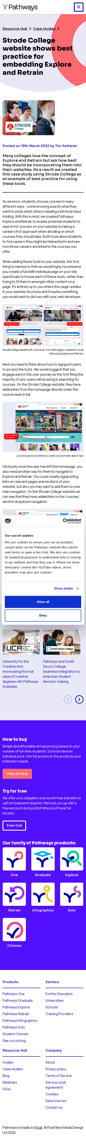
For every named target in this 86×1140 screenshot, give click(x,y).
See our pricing (14, 1040)
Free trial (14, 825)
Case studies (44, 29)
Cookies (52, 1094)
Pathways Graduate (18, 1000)
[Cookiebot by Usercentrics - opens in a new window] (63, 521)
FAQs (7, 1089)
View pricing (17, 773)
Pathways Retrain (16, 1014)
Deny (43, 615)
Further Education (59, 993)
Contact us (54, 1107)
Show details (63, 588)
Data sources (56, 1100)
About (50, 1062)
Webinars (10, 1082)
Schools (52, 1007)
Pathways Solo (14, 1027)
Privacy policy (56, 1069)
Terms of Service (59, 1075)
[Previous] (68, 699)
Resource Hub (15, 29)
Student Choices (15, 1034)
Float (38, 1127)
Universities (55, 1000)
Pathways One (14, 993)
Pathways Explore (16, 1007)
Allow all (43, 602)
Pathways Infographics (20, 1020)
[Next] (79, 699)
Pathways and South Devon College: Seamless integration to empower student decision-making (61, 671)
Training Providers (59, 1014)
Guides (8, 1062)
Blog (6, 1075)
